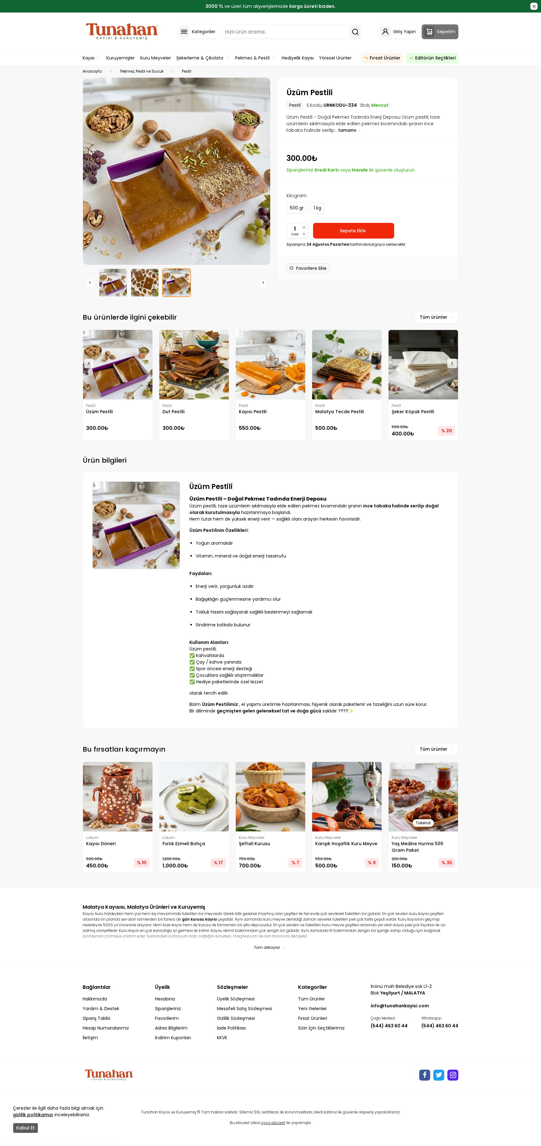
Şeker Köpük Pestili (413, 412)
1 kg (317, 208)
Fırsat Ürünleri (312, 1018)
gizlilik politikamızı (33, 1115)
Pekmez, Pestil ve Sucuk (141, 71)
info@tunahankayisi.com (400, 1006)
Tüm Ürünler (311, 999)
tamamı (348, 130)
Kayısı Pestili (252, 412)
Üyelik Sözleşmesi (236, 999)
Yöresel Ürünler (335, 58)
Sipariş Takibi (96, 1018)
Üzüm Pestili (99, 412)
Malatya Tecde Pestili (339, 412)
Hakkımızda (95, 999)
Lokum (92, 837)
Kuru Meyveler (155, 58)
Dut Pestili (173, 412)
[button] (90, 282)
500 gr (297, 208)
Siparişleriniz (168, 1008)
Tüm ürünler (433, 317)
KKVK (222, 1038)
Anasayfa (92, 71)
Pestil (186, 71)
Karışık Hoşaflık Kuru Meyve (346, 843)
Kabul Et (25, 1128)
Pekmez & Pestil (252, 58)
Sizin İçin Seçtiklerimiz (321, 1028)
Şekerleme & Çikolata (199, 58)
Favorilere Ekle (311, 268)
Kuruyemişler (120, 58)
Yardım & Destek (101, 1008)
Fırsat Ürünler (385, 58)
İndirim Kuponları (173, 1038)
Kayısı (89, 58)
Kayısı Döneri (101, 843)
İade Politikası (231, 1028)
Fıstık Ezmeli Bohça (183, 843)
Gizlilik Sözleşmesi (236, 1018)
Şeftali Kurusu (254, 843)
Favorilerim (167, 1018)
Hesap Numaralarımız (106, 1028)
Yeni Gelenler (312, 1008)
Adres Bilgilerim (171, 1028)
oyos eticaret (273, 1122)
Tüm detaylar (267, 947)
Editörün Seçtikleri (435, 58)
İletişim (90, 1038)
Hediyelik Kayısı (298, 58)
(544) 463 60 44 (389, 1026)
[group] (176, 171)
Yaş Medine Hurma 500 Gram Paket (417, 846)
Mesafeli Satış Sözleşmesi (244, 1008)
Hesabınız (165, 999)
